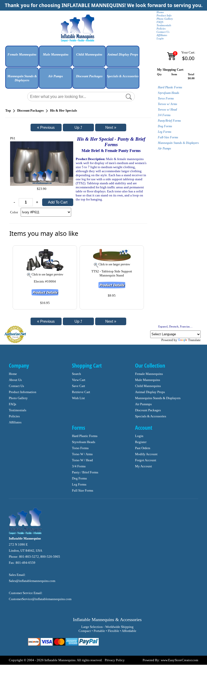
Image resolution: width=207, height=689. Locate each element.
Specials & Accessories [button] (123, 76)
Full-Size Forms (168, 137)
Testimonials (164, 25)
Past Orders (142, 448)
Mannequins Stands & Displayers (157, 398)
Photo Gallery (165, 18)
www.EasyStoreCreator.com (179, 660)
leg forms (79, 484)
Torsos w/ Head (167, 109)
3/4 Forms (164, 115)
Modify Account (146, 454)
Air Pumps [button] (55, 76)
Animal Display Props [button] (123, 54)
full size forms (82, 490)
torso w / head (82, 460)
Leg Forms (164, 132)
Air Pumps (164, 148)
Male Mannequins (147, 380)
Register (140, 442)
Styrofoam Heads (168, 93)
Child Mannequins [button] (89, 54)
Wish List (78, 398)
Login (160, 38)
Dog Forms (165, 126)
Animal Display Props (150, 392)
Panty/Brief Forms (169, 120)
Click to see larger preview (47, 274)
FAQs (12, 404)
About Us (15, 380)
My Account (143, 466)
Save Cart (78, 386)
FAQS (160, 22)
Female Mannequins (149, 374)
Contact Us (163, 32)
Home (160, 12)
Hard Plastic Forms (170, 87)
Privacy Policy (115, 660)
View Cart (78, 380)
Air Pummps (143, 404)
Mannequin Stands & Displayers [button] (22, 78)
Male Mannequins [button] (55, 54)
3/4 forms (79, 466)
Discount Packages (148, 410)
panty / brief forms (85, 472)
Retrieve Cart (81, 392)
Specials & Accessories (150, 416)
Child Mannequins (148, 386)
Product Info (164, 15)
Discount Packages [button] (89, 76)
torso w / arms (82, 454)
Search (76, 374)
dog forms (79, 478)
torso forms (80, 448)
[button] (22, 58)
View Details (62, 252)
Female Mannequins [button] (22, 54)
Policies (161, 28)
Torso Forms (166, 98)
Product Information (22, 392)
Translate (194, 340)
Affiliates (162, 35)
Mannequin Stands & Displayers (178, 143)
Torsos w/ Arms (167, 104)
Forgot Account (145, 460)
